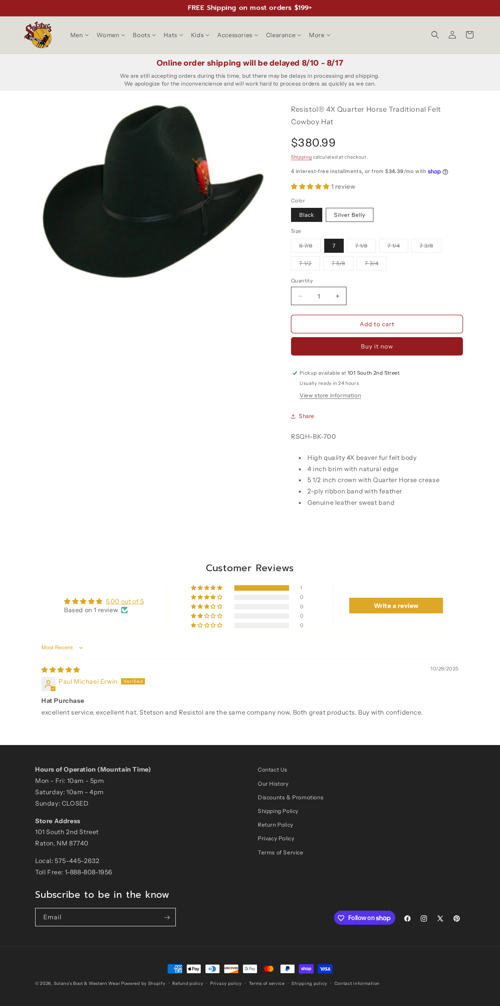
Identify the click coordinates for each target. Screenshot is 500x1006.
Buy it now (377, 346)
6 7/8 (310, 247)
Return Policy (275, 824)
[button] (79, 35)
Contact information (357, 983)
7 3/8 (430, 247)
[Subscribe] (166, 917)
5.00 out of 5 (125, 601)
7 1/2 (309, 264)
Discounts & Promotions (290, 797)
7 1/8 (365, 247)
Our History (273, 783)
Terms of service (267, 983)
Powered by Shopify (143, 983)
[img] (60, 670)
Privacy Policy (276, 838)
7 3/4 (376, 264)
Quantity (302, 280)
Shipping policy (309, 983)
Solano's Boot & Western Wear (87, 983)
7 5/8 (343, 264)
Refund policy (187, 983)
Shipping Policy (278, 810)
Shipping (301, 157)
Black (306, 214)
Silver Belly (349, 214)
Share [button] (306, 416)
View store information (330, 395)
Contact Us (273, 769)
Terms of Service (281, 852)
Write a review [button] (396, 605)
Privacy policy (226, 983)
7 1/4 (398, 247)
